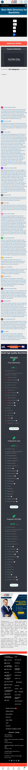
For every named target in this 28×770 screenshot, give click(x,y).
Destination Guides (5, 335)
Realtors (16, 284)
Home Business (6, 247)
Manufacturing (4, 150)
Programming (23, 183)
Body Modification (19, 111)
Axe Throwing (23, 321)
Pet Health (24, 232)
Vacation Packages (6, 339)
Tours (17, 338)
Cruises (10, 333)
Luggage (9, 336)
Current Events (4, 270)
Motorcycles (8, 313)
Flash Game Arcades (14, 206)
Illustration (15, 115)
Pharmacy (4, 233)
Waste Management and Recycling (8, 163)
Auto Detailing (4, 123)
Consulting (18, 137)
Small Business (13, 159)
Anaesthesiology (4, 217)
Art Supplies (22, 303)
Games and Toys (21, 309)
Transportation (21, 162)
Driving (16, 126)
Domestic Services (12, 243)
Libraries (10, 296)
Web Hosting (16, 190)
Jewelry (2, 312)
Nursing (13, 229)
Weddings (14, 316)
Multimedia (10, 182)
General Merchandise (5, 310)
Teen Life (8, 264)
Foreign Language (20, 293)
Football (7, 325)
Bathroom (21, 240)
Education (18, 259)
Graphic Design (19, 114)
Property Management (7, 284)
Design (25, 112)
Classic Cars (10, 126)
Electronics (24, 307)
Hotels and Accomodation (15, 335)
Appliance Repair (13, 240)
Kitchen (22, 249)
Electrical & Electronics (12, 140)
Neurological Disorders (5, 229)
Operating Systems (10, 183)
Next (25, 59)
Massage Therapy (13, 226)
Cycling (3, 324)
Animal (10, 217)
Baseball (4, 322)
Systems (20, 187)
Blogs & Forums (6, 124)
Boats (12, 124)
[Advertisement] (14, 91)
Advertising (10, 134)
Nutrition (19, 229)
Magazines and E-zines (5, 272)
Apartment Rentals (4, 278)
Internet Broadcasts (13, 270)
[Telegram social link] (19, 761)
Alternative (19, 216)
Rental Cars (22, 126)
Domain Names (4, 177)
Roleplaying (3, 209)
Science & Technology (19, 157)
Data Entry (20, 173)
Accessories (3, 303)
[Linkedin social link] (16, 761)
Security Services (4, 159)
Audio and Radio (9, 321)
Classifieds (5, 306)
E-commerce (3, 140)
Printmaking (10, 118)
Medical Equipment (5, 227)
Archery (2, 321)
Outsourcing (11, 153)
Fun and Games (16, 261)
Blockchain (23, 134)
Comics (11, 112)
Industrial (8, 144)
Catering (17, 135)
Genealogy (3, 295)
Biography (23, 290)
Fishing (2, 325)
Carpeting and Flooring (5, 241)
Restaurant (10, 157)
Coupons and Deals (12, 307)
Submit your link (15, 428)
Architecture (9, 109)
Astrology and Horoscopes (7, 111)
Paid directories (4, 200)
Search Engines (4, 186)
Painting (13, 117)
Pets (8, 315)
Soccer (25, 327)
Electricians (21, 243)
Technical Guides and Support (7, 189)
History (8, 295)
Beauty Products (14, 304)
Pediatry (18, 232)
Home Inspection (15, 281)
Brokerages (3, 280)
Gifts (12, 310)
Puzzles (22, 208)
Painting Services (19, 153)
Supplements (15, 328)
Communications (21, 171)
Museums (3, 117)
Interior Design (15, 249)
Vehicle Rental (15, 339)
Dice (7, 206)
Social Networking (6, 187)
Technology (3, 160)
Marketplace (19, 312)
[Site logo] (14, 1)
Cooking (22, 241)
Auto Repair (11, 123)
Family (14, 244)
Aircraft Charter (4, 333)
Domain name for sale (20, 176)
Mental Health (20, 227)
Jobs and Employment (12, 147)
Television (5, 273)
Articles (16, 290)
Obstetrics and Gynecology (6, 230)
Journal (20, 270)
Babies (6, 259)
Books (21, 304)
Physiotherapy (11, 233)
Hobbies (22, 325)
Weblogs (16, 273)
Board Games (3, 205)
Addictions (3, 216)
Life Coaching (8, 149)
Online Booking (16, 336)
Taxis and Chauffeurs (10, 338)
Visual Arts (17, 118)
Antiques (9, 303)
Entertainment (6, 114)
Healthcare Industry (16, 223)
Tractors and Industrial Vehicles (7, 127)
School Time (14, 262)
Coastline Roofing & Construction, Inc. (12, 751)
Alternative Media (4, 269)
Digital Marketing (10, 176)
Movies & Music (16, 313)
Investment (3, 147)
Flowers (4, 309)
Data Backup (12, 173)
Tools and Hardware (23, 315)
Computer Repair (4, 173)
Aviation (17, 321)
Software (14, 187)
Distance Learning (14, 292)
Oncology (15, 230)
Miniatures (23, 206)
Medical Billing (21, 226)
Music (8, 117)
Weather (11, 273)
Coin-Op (17, 205)
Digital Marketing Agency (20, 138)
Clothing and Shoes (13, 306)
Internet (14, 179)
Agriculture (17, 134)
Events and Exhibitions (5, 141)
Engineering (22, 140)
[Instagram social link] (14, 761)
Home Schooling (16, 295)
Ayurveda (16, 217)
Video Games (10, 209)
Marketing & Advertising (14, 150)
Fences (18, 244)
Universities (9, 298)
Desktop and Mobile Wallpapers (13, 174)
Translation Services (11, 162)
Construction (10, 137)
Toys (4, 316)
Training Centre (19, 127)
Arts (2, 259)
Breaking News (13, 269)
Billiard (16, 322)
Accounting (3, 134)
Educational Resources (10, 293)
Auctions (3, 304)
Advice (11, 290)
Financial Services (15, 141)
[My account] (26, 2)
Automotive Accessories (21, 123)
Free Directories (11, 198)
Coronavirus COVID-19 (17, 220)
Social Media (24, 186)
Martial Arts (3, 327)
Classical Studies (4, 112)
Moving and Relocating (11, 250)
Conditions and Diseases (6, 220)
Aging (9, 216)
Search (14, 34)
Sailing (15, 327)
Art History (17, 109)
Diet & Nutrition (10, 324)
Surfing (21, 328)
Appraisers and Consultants (15, 278)
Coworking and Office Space (20, 280)
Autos (8, 304)
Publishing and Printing (5, 156)
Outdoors (10, 327)
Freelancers (19, 177)
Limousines (3, 336)
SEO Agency (17, 186)
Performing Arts (20, 117)
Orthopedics (11, 232)
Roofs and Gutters (6, 253)
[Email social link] (12, 761)
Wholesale (20, 316)
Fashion (12, 114)
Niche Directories (20, 198)
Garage (4, 246)
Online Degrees (17, 296)
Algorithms (13, 170)
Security (11, 186)
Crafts (16, 112)
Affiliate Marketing (4, 170)
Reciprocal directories (13, 200)
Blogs (5, 171)
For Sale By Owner (6, 281)
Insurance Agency (4, 146)
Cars (24, 124)
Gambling (13, 325)
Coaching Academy (23, 322)
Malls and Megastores (10, 312)
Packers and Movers (22, 250)
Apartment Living (4, 240)
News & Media (15, 272)
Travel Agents (23, 338)
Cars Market (3, 126)
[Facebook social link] (9, 761)
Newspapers (22, 272)
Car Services (18, 124)
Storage (19, 159)
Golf (17, 325)
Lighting (2, 250)
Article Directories (4, 197)
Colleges (7, 292)
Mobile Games (4, 208)
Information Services (17, 144)
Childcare (11, 259)
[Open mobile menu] (2, 2)
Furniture (24, 244)
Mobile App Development (13, 180)
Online (10, 208)
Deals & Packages (17, 333)
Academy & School (5, 290)
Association (23, 109)
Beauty (21, 217)
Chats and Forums (11, 171)
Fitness (8, 223)
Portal (17, 183)
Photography (3, 118)
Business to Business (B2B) (7, 135)
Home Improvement (15, 247)
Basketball (11, 322)
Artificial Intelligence (21, 170)
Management (16, 149)
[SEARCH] (26, 6)
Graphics (2, 179)
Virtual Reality (18, 189)
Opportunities (4, 153)
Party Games (16, 208)
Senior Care (18, 233)
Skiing (20, 327)
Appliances (15, 303)
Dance (21, 112)
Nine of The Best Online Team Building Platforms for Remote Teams (14, 59)
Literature (21, 115)
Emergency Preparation (5, 244)
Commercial (10, 280)
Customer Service (8, 138)
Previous (2, 59)
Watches (9, 316)
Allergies (13, 216)
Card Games (11, 205)
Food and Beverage (12, 309)
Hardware (9, 179)
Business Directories (14, 197)
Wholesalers (19, 163)
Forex (11, 143)
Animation (3, 109)
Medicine (13, 227)
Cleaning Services (15, 241)
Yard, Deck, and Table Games (21, 209)
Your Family (14, 264)
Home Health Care (12, 224)
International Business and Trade (16, 146)
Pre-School (8, 262)
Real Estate (14, 156)
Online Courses (18, 182)
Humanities (3, 115)
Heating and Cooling (12, 246)
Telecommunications (12, 160)
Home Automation (22, 246)
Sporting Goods (13, 315)
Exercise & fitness (19, 324)
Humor (8, 115)
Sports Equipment (6, 328)
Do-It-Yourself (4, 243)
